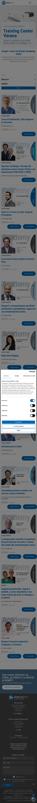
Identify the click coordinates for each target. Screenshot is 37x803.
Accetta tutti (18, 422)
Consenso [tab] (6, 376)
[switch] (32, 405)
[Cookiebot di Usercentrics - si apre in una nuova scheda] (27, 371)
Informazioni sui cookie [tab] (29, 376)
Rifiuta (18, 430)
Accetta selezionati (18, 426)
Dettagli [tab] (17, 376)
